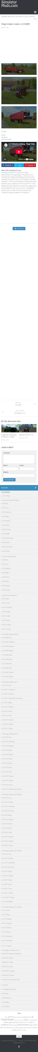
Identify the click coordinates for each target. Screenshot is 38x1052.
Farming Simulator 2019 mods (11, 173)
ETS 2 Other (7, 616)
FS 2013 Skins (7, 767)
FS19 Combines (8, 940)
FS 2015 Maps (7, 815)
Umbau (14, 1030)
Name (5, 465)
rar (1, 1027)
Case (17, 1017)
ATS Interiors (7, 512)
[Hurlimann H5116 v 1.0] (28, 428)
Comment (6, 453)
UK (37, 1027)
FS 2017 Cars (7, 854)
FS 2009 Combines (9, 642)
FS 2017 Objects (8, 876)
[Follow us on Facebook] (35, 488)
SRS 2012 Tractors (9, 971)
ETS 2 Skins (6, 620)
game (35, 1020)
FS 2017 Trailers (8, 893)
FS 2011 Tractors (8, 720)
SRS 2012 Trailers (8, 975)
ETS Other (6, 577)
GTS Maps (6, 1002)
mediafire (4, 1025)
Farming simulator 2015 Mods (12, 16)
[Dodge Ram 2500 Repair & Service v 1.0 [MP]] (10, 428)
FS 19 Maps (6, 915)
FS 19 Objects (7, 919)
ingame (10, 1022)
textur (21, 1027)
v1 (20, 1030)
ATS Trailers (6, 542)
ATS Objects (7, 521)
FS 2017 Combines (9, 863)
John (14, 1022)
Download (7, 1019)
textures (30, 1027)
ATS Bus (5, 503)
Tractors (5, 985)
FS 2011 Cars (7, 685)
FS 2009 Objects (8, 651)
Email (22, 465)
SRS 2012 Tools (8, 966)
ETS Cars (5, 564)
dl (32, 1016)
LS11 (27, 1022)
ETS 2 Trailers (7, 625)
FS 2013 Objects (8, 754)
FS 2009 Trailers (8, 676)
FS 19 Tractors (7, 923)
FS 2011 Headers (8, 694)
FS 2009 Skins (7, 663)
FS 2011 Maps (7, 702)
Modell (26, 1025)
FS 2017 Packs (7, 880)
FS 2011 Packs (7, 711)
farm (29, 1020)
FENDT (32, 1020)
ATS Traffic (6, 534)
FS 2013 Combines (9, 741)
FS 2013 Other (7, 759)
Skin (8, 1027)
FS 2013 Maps (7, 750)
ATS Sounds (7, 529)
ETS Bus (5, 560)
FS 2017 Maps (7, 871)
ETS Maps (6, 573)
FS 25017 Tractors (9, 897)
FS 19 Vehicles (7, 936)
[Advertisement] (19, 47)
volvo (24, 1030)
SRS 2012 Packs (8, 962)
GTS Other (6, 1006)
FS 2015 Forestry (8, 811)
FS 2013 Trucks (8, 785)
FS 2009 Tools (7, 668)
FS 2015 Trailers (29, 16)
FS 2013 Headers (8, 746)
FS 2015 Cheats (8, 802)
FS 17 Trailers (7, 946)
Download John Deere (19, 1020)
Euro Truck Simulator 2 (10, 595)
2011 (6, 1017)
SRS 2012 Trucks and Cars (11, 979)
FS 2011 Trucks (8, 728)
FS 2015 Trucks (8, 845)
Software (11, 1027)
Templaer (16, 1027)
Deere (25, 1017)
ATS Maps (6, 516)
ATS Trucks (6, 551)
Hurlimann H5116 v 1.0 (26, 435)
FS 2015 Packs (7, 824)
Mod (10, 1025)
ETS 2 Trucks (7, 629)
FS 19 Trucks (7, 932)
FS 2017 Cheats (8, 858)
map (31, 1022)
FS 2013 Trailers (8, 780)
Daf (22, 1017)
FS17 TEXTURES (8, 902)
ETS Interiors (7, 568)
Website (5, 472)
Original (31, 1025)
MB (33, 1022)
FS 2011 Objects (8, 707)
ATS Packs (6, 525)
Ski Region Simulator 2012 (11, 950)
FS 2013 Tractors (8, 776)
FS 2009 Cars (7, 638)
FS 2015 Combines (9, 806)
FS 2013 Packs (7, 763)
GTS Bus (5, 993)
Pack (35, 1025)
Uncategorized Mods (9, 989)
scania (4, 1027)
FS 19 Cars (6, 910)
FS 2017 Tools (7, 889)
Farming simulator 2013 (10, 734)
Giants (6, 1022)
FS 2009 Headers (8, 646)
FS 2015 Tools (7, 832)
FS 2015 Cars (7, 798)
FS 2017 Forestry (8, 867)
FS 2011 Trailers (8, 724)
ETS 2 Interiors (7, 607)
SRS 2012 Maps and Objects (12, 953)
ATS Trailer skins (8, 538)
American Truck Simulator (11, 500)
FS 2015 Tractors (8, 837)
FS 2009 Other (7, 655)
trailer (34, 1027)
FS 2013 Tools (7, 772)
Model (20, 1024)
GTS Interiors (7, 998)
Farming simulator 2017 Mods (12, 851)
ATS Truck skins (8, 547)
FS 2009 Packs (7, 659)
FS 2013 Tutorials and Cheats (12, 789)
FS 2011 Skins (7, 715)
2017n (10, 1017)
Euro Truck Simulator (9, 556)
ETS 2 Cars (6, 603)
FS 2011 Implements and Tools (13, 698)
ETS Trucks (6, 590)
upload (18, 1030)
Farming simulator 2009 (10, 634)
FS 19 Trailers (7, 928)
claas (20, 1017)
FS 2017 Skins (7, 884)
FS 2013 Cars (7, 737)
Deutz (29, 1017)
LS (24, 1022)
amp (15, 1017)
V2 (22, 1030)
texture (25, 1027)
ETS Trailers (6, 586)
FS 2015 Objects (8, 819)
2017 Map (6, 496)
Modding (14, 1025)
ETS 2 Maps (6, 612)
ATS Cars (6, 508)
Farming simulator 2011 (10, 682)
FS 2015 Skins (7, 828)
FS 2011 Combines (9, 689)
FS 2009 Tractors (8, 672)
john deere (19, 1022)
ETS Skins (6, 581)
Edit (25, 1019)
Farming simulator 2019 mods (12, 907)
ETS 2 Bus (6, 599)
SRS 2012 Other (8, 958)
